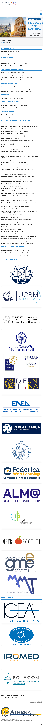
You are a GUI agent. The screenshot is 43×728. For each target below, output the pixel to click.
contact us (11, 722)
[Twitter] (38, 14)
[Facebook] (36, 14)
